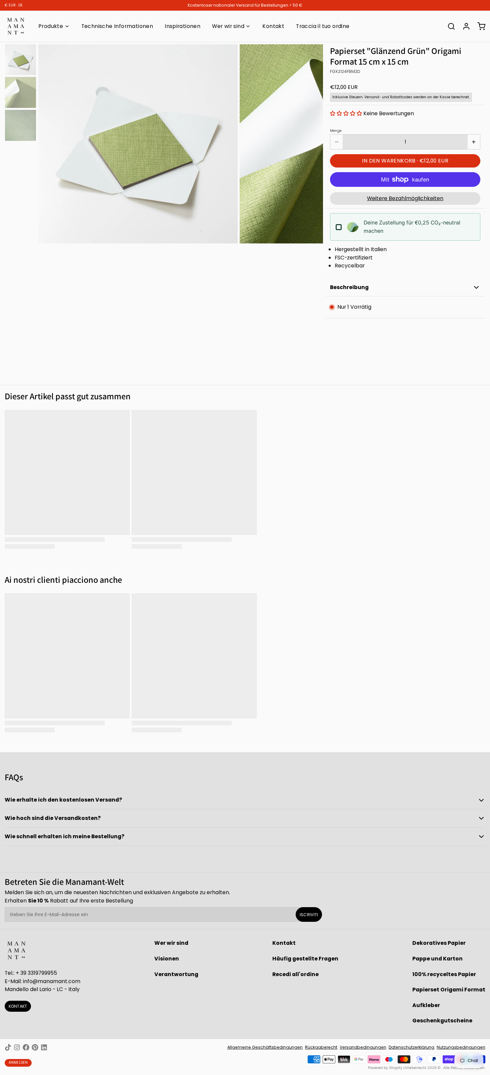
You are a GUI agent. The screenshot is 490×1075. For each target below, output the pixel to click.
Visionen (166, 958)
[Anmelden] (464, 26)
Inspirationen (182, 26)
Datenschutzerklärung (411, 1047)
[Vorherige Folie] (47, 142)
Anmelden (18, 1062)
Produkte (50, 26)
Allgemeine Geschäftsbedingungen (265, 1047)
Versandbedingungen (363, 1047)
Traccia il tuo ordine (322, 26)
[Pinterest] (35, 1047)
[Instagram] (17, 1047)
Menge (336, 131)
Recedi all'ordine (295, 974)
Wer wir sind (228, 26)
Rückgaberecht (321, 1047)
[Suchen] (449, 26)
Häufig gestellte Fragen (305, 958)
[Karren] (479, 26)
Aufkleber (426, 1005)
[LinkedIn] (44, 1047)
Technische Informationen (117, 26)
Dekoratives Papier (439, 943)
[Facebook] (26, 1047)
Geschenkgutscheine (442, 1020)
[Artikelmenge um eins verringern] (336, 142)
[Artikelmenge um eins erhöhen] (474, 142)
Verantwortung (176, 974)
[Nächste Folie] (313, 142)
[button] (346, 113)
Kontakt (273, 26)
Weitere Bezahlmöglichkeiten (405, 198)
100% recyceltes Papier (444, 974)
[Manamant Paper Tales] (16, 26)
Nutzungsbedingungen (461, 1047)
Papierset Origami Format (448, 989)
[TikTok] (8, 1047)
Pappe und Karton (437, 958)
